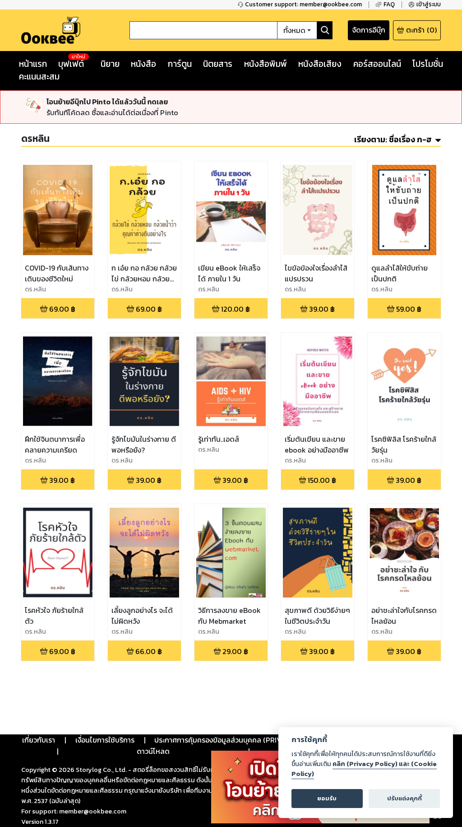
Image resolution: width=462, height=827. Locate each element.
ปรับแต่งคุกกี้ (404, 798)
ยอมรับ (327, 798)
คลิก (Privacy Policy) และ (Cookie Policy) (364, 769)
